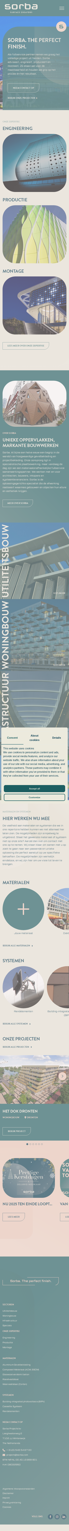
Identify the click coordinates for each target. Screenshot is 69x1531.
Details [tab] (56, 737)
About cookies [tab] (34, 737)
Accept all (34, 788)
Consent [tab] (12, 737)
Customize (34, 797)
